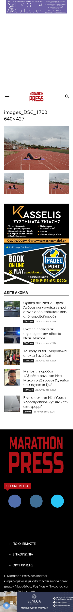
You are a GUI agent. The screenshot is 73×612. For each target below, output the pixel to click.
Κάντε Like (14, 496)
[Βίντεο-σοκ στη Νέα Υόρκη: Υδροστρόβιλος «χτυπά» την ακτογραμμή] (12, 404)
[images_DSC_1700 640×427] (36, 169)
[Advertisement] (36, 52)
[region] (36, 6)
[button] (36, 6)
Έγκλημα (29, 321)
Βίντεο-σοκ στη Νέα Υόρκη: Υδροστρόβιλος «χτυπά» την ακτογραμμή (45, 402)
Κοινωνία (29, 361)
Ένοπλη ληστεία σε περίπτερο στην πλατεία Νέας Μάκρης (42, 334)
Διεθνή (28, 412)
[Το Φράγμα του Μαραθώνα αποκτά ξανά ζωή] (12, 357)
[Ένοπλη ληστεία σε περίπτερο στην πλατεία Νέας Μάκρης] (12, 335)
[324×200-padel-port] (36, 264)
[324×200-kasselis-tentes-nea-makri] (36, 224)
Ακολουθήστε (36, 496)
